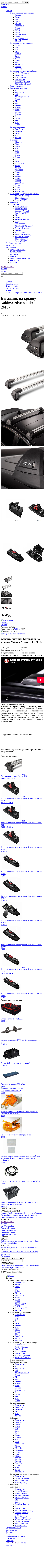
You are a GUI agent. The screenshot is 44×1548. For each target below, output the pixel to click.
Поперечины (20, 114)
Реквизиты (12, 1217)
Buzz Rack (19, 75)
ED (16, 101)
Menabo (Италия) (22, 196)
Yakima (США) (21, 200)
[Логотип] (5, 4)
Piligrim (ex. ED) (21, 39)
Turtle (17, 56)
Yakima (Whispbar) (22, 97)
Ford (17, 151)
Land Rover (19, 164)
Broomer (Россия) (22, 211)
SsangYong (19, 183)
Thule (17, 62)
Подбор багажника (13, 243)
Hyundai (18, 157)
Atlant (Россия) (21, 209)
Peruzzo (18, 67)
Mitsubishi (19, 170)
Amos (17, 45)
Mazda (17, 166)
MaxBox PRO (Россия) (24, 226)
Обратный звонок (8, 1228)
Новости (4, 1217)
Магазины (10, 245)
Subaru (17, 185)
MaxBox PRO (20, 34)
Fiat (16, 148)
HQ (16, 47)
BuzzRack (19, 64)
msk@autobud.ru (7, 1226)
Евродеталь (19, 26)
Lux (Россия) (20, 80)
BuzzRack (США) (22, 213)
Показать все (20, 1282)
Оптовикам (14, 260)
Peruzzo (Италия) (22, 228)
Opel (17, 174)
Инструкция (8, 620)
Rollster (18, 54)
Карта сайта (19, 1268)
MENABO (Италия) (23, 84)
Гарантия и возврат (25, 1217)
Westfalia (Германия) (23, 235)
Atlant (17, 28)
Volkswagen (19, 191)
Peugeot (18, 176)
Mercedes (18, 168)
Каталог (4, 1213)
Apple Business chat (8, 1230)
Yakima (17, 629)
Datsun (17, 146)
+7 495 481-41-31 (7, 267)
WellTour (18, 69)
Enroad (17, 17)
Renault (18, 181)
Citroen (18, 144)
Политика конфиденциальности (14, 1265)
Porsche (18, 179)
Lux (16, 19)
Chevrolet (18, 142)
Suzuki (17, 125)
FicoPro (18, 108)
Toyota (17, 189)
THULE (18, 41)
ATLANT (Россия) (22, 82)
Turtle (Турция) (21, 232)
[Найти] (2, 276)
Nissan (17, 172)
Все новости (6, 1256)
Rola (17, 120)
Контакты (14, 263)
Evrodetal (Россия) (22, 219)
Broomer (18, 15)
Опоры (18, 112)
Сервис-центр (15, 252)
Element (18, 24)
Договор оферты (7, 1268)
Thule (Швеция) (21, 198)
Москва (4, 269)
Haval (17, 153)
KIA (16, 159)
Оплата (13, 256)
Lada (17, 161)
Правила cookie (33, 1265)
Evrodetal (18, 131)
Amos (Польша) (21, 207)
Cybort (17, 21)
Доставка (14, 254)
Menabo (18, 118)
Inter (16, 49)
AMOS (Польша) (22, 73)
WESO (17, 58)
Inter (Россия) (20, 77)
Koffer (17, 32)
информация (11, 247)
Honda (17, 155)
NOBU (18, 37)
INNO (17, 30)
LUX (17, 52)
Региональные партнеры (20, 258)
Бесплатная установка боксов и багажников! (19, 1247)
